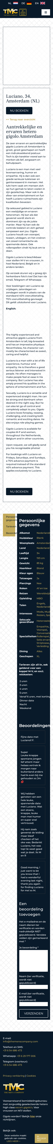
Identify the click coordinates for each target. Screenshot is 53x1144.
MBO (40, 598)
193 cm (41, 558)
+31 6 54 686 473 (12, 1050)
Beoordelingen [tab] (10, 533)
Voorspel (42, 629)
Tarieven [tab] (10, 526)
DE (24, 3)
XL (38, 656)
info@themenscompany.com (20, 1041)
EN (37, 3)
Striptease (43, 643)
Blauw (40, 573)
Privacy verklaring (14, 1075)
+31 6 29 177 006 (26, 1056)
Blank (40, 538)
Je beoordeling (28, 947)
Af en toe (42, 588)
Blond (40, 568)
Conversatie (44, 633)
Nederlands (44, 533)
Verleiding (43, 646)
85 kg (40, 563)
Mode (40, 611)
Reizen (41, 615)
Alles (39, 651)
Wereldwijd (43, 593)
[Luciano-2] (26, 56)
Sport (49, 615)
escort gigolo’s (24, 1107)
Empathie (43, 626)
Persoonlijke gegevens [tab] (10, 518)
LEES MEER (13, 1141)
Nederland (43, 548)
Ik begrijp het (41, 1138)
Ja (38, 578)
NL (10, 3)
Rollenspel (43, 636)
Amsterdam (44, 543)
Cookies (31, 1075)
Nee (39, 583)
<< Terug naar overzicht (20, 119)
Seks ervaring (45, 639)
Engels (41, 603)
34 (38, 553)
